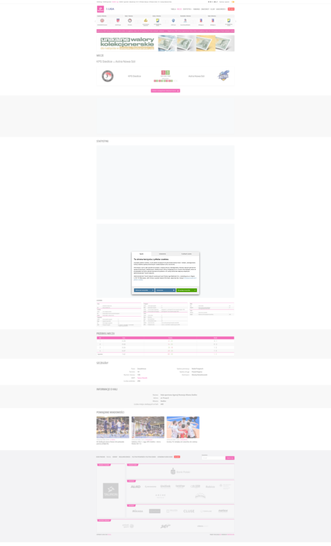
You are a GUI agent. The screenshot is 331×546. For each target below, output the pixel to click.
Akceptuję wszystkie (184, 290)
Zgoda (141, 254)
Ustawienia (162, 254)
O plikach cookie (186, 254)
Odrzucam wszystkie (142, 290)
